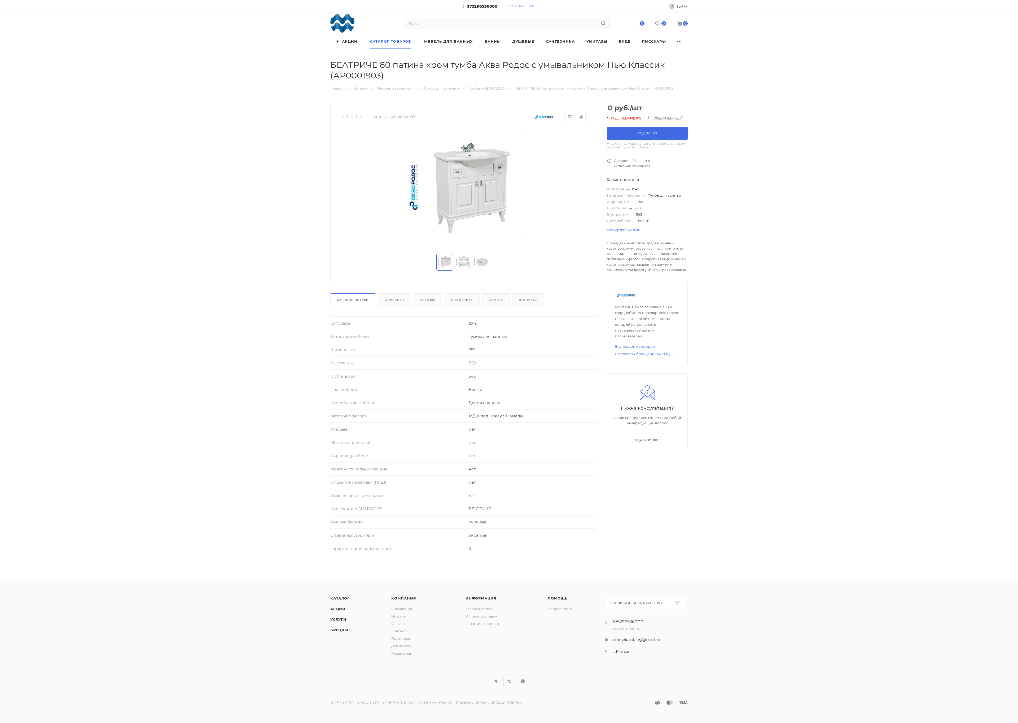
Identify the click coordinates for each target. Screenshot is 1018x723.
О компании (402, 609)
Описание (394, 300)
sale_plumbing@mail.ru (636, 639)
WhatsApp (522, 681)
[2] (347, 116)
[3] (351, 116)
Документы (401, 646)
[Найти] (603, 23)
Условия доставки (482, 616)
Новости (398, 616)
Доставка (528, 300)
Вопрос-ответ (560, 609)
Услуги (338, 619)
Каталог (340, 598)
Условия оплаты (480, 609)
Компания (403, 598)
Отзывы (427, 300)
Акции (337, 609)
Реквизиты (401, 653)
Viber (509, 681)
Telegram (495, 681)
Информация (481, 598)
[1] (342, 116)
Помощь (558, 598)
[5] (360, 116)
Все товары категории (635, 346)
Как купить (462, 300)
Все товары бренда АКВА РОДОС (645, 354)
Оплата (496, 300)
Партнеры (400, 638)
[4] (356, 116)
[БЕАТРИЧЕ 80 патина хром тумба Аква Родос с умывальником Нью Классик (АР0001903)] (463, 187)
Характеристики (353, 300)
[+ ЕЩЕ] (680, 41)
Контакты (399, 631)
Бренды (339, 630)
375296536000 (482, 6)
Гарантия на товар (482, 623)
